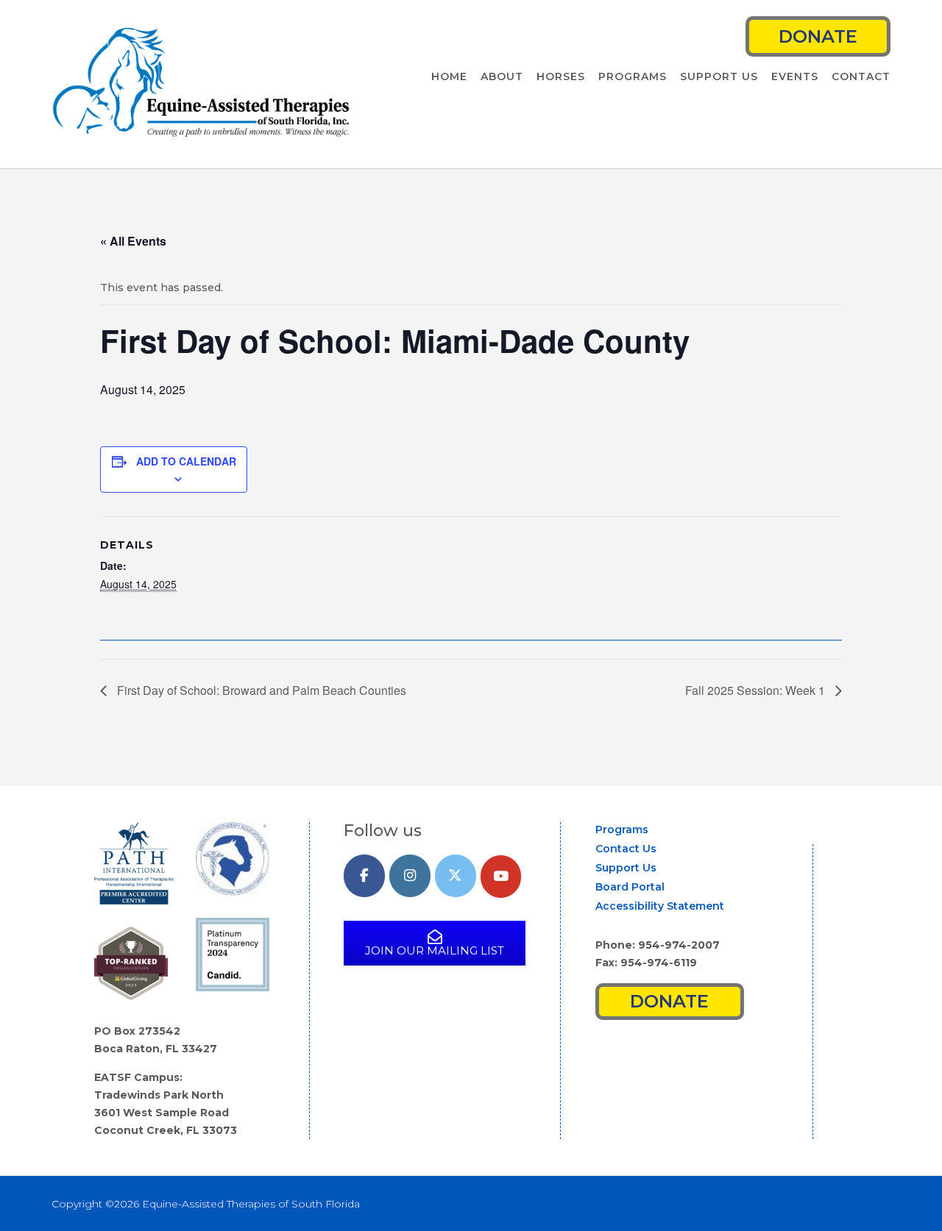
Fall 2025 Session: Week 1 (756, 690)
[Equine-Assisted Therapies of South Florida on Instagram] (410, 876)
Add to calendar (186, 461)
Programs (632, 76)
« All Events (133, 240)
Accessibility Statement (659, 906)
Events (794, 76)
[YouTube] (501, 877)
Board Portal (630, 886)
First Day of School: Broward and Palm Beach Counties (260, 690)
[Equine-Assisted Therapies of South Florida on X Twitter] (455, 876)
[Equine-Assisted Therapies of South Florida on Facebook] (364, 876)
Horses (560, 76)
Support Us (719, 76)
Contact (861, 76)
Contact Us (625, 848)
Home (449, 76)
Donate (818, 36)
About (502, 76)
